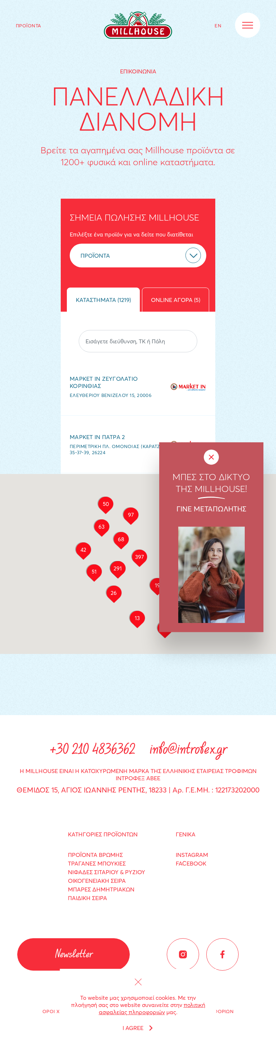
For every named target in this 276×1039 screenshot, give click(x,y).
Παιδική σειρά (87, 898)
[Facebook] (222, 954)
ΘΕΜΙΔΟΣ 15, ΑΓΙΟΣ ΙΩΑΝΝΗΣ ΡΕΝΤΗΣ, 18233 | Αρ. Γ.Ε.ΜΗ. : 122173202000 (138, 789)
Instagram (192, 854)
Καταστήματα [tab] (103, 299)
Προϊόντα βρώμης (95, 854)
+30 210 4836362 (92, 750)
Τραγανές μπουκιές (97, 863)
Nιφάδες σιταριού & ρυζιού (106, 872)
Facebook (191, 863)
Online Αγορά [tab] (175, 299)
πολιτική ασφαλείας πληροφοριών (152, 1008)
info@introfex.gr (188, 750)
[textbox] (123, 255)
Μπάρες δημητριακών (101, 889)
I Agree (133, 1027)
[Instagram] (183, 954)
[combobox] (138, 255)
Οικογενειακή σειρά (97, 880)
